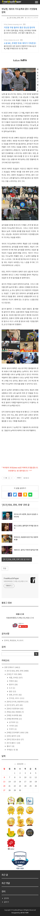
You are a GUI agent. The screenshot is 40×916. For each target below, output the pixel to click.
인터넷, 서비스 (16, 698)
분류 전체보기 (12, 667)
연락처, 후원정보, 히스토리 (13, 641)
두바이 (13, 729)
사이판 (13, 726)
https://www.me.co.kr (11, 40)
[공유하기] (9, 478)
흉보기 (10, 746)
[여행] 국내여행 (14, 715)
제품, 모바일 (16, 678)
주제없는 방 (12, 750)
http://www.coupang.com (13, 24)
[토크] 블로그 (13, 743)
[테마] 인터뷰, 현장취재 (17, 702)
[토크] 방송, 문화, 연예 (16, 18)
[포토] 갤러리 (13, 736)
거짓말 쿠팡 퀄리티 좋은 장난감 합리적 (19, 28)
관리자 (6, 898)
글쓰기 (6, 902)
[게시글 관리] (11, 478)
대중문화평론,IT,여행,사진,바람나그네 (16, 581)
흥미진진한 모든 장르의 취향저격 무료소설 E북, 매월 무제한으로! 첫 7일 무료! (20, 47)
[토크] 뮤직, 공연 (14, 705)
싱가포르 (13, 722)
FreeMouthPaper (11, 578)
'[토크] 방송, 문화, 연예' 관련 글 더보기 (17, 559)
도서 (12, 688)
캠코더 (13, 685)
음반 (12, 692)
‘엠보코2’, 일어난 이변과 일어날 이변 (26, 550)
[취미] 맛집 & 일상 (15, 740)
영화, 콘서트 (15, 695)
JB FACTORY (24, 913)
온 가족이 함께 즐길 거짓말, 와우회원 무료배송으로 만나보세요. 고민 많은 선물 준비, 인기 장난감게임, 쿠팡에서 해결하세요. (20, 32)
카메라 (13, 681)
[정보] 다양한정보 (14, 709)
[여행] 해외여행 (14, 719)
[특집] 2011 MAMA (15, 712)
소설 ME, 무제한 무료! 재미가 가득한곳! (20, 43)
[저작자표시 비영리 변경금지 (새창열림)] (26, 478)
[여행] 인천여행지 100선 (17, 733)
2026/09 (20, 764)
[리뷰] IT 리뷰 (14, 674)
